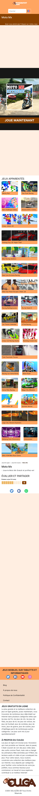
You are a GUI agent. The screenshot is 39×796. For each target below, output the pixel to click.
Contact (6, 700)
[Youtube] (22, 677)
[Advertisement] (19, 46)
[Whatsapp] (26, 491)
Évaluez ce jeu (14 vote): (9, 479)
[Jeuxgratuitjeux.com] (20, 3)
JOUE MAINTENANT (19, 120)
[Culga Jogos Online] (19, 782)
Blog (5, 685)
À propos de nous (10, 690)
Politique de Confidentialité (14, 695)
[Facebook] (19, 491)
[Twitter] (12, 491)
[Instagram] (30, 677)
